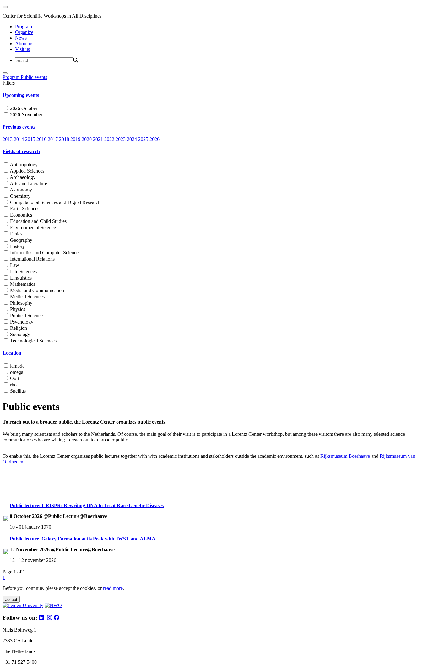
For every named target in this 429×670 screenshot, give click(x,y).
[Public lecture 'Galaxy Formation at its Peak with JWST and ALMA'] (5, 552)
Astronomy (20, 189)
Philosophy (20, 303)
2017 (53, 139)
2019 (75, 139)
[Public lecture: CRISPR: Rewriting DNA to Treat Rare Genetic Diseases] (5, 519)
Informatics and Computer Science (44, 252)
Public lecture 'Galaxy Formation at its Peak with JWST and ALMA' (83, 538)
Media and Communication (36, 290)
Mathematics (22, 284)
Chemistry (19, 196)
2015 (30, 139)
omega (16, 372)
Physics (17, 309)
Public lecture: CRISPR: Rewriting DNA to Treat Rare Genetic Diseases (87, 505)
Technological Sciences (33, 340)
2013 (8, 139)
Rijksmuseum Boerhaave (345, 456)
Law (14, 265)
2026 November (25, 114)
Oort (14, 378)
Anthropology (23, 164)
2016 (41, 139)
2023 (121, 139)
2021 (98, 139)
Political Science (26, 315)
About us (24, 43)
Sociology (19, 334)
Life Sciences (23, 271)
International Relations (32, 259)
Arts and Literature (28, 183)
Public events (34, 77)
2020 (87, 139)
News (21, 38)
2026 (154, 139)
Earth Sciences (24, 208)
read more (113, 588)
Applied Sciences (26, 171)
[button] (214, 95)
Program (23, 26)
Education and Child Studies (38, 221)
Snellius (17, 391)
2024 (132, 139)
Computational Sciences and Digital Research (54, 202)
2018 (64, 139)
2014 (19, 139)
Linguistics (20, 277)
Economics (20, 215)
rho (13, 384)
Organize (24, 32)
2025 (143, 139)
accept (11, 599)
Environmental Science (32, 227)
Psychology (21, 321)
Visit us (22, 49)
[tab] (214, 95)
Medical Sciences (27, 296)
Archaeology (22, 177)
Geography (20, 240)
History (17, 246)
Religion (18, 328)
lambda (16, 365)
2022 (109, 139)
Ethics (15, 233)
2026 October (23, 108)
